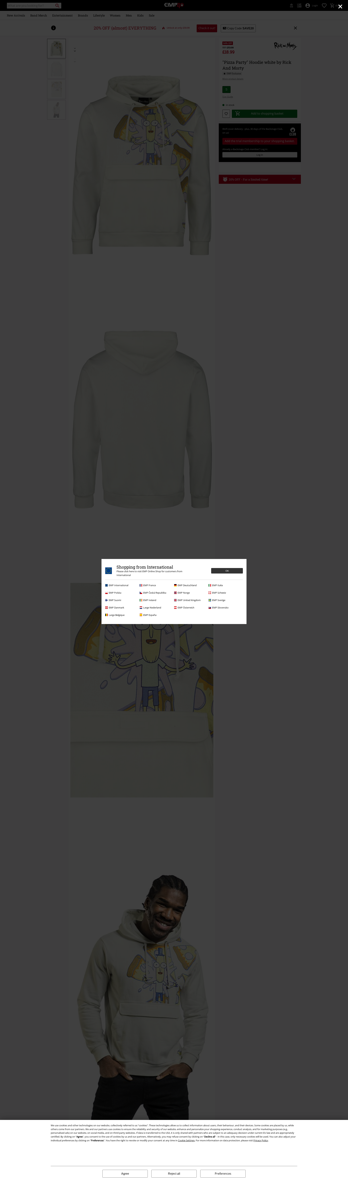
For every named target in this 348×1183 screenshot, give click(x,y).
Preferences (223, 1174)
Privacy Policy (260, 1140)
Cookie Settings (186, 1140)
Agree (125, 1173)
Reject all (174, 1173)
